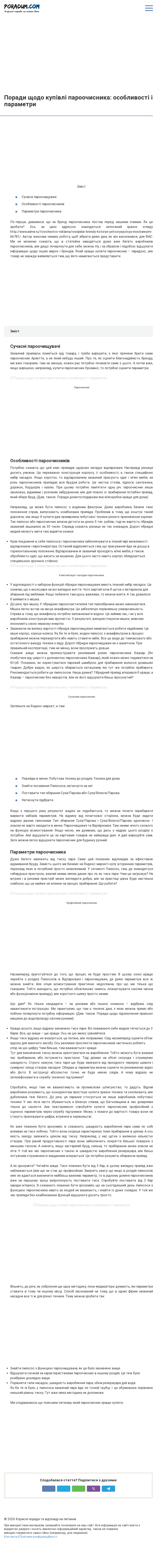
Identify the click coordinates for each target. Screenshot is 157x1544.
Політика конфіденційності (38, 1537)
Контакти (10, 1537)
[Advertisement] (78, 53)
